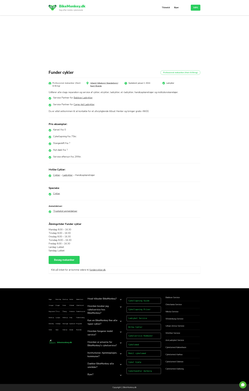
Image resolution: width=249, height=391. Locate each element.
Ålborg (64, 311)
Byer (176, 7)
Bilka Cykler (135, 327)
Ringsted (79, 324)
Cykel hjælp (134, 362)
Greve (64, 305)
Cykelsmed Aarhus (174, 354)
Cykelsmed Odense (174, 361)
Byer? (90, 374)
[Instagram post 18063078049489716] (53, 353)
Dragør (58, 305)
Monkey (130, 387)
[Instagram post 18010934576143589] (70, 356)
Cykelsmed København (175, 347)
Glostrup (65, 299)
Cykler (56, 175)
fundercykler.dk (97, 269)
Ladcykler (68, 175)
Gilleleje (58, 324)
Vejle (57, 330)
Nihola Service (171, 311)
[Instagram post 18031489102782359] (61, 349)
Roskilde (78, 330)
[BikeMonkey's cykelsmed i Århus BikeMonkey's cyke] (53, 349)
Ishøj (70, 318)
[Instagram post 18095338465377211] (78, 349)
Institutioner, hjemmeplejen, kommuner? (102, 354)
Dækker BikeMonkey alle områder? (101, 365)
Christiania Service (173, 304)
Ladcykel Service (137, 318)
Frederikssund (80, 311)
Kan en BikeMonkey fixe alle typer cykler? (102, 322)
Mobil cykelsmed (137, 353)
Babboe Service (172, 297)
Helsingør (65, 324)
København (79, 299)
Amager (51, 305)
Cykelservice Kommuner (140, 336)
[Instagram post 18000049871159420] (78, 356)
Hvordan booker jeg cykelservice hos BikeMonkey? (98, 309)
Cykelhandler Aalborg (140, 371)
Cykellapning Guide (138, 301)
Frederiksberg (80, 318)
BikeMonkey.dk (72, 6)
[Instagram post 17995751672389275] (70, 353)
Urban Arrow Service (174, 325)
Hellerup (65, 318)
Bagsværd (52, 311)
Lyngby (58, 318)
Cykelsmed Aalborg (174, 368)
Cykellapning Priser (139, 309)
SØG (195, 7)
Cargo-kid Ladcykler (84, 104)
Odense (64, 330)
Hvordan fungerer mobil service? (100, 333)
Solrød (71, 330)
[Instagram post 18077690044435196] (61, 353)
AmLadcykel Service (174, 340)
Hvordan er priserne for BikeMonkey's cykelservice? (102, 343)
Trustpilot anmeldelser (65, 211)
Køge (50, 299)
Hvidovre (72, 311)
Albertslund (80, 305)
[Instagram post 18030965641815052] (78, 353)
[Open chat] (242, 384)
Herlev (71, 299)
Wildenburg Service (174, 318)
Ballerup (51, 318)
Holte (50, 330)
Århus (58, 311)
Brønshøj (58, 299)
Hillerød (71, 305)
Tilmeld (166, 7)
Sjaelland (72, 324)
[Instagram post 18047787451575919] (61, 356)
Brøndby (51, 324)
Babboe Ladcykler (83, 97)
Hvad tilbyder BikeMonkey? (102, 298)
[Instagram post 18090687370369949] (70, 349)
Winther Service (172, 333)
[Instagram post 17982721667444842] (53, 356)
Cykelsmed (133, 344)
